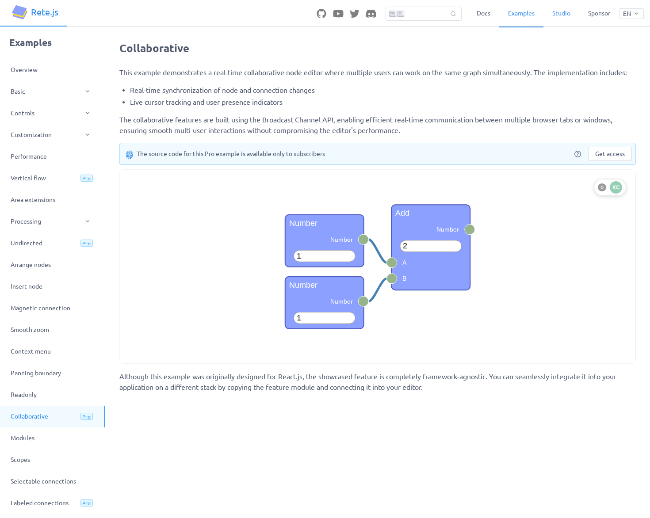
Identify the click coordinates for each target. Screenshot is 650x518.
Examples (521, 13)
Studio (561, 13)
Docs (483, 13)
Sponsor (599, 13)
